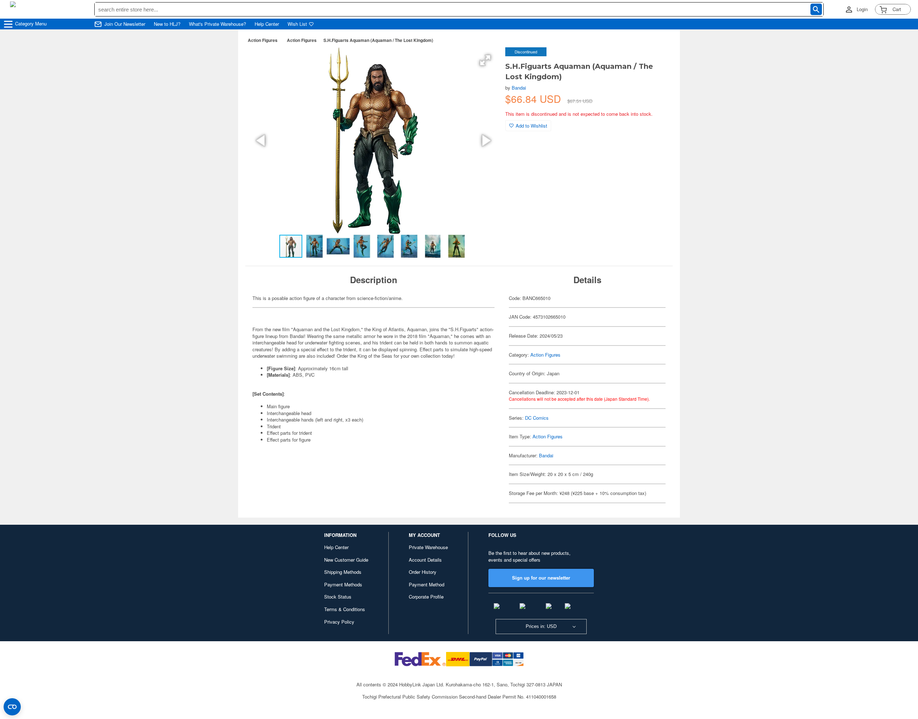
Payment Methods (343, 584)
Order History (422, 571)
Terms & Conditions (344, 609)
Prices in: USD (541, 626)
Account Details (425, 559)
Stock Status (337, 596)
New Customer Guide (346, 559)
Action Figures (263, 40)
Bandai (519, 87)
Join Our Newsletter (124, 24)
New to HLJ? (167, 24)
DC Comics (537, 417)
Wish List (297, 24)
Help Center (267, 24)
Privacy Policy (339, 621)
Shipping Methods (342, 571)
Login (862, 9)
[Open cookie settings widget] (12, 706)
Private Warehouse (428, 547)
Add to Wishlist (531, 125)
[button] (485, 60)
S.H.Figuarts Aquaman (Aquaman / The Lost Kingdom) (378, 40)
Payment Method (426, 584)
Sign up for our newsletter (541, 577)
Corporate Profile (426, 596)
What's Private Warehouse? (217, 24)
